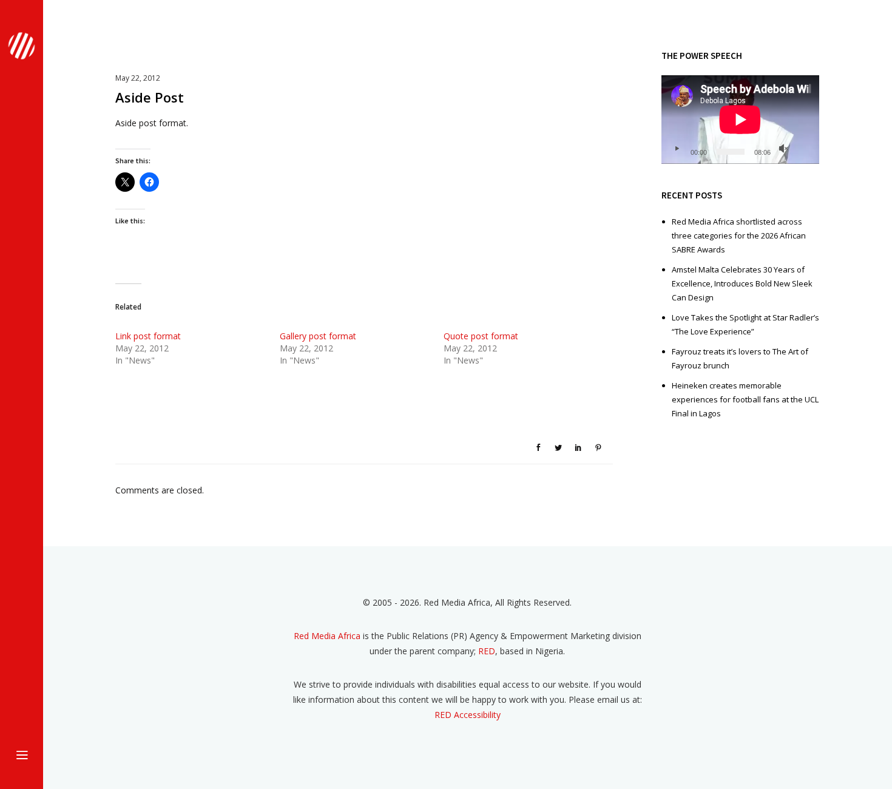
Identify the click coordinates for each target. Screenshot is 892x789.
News (148, 388)
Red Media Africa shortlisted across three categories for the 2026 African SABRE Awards (739, 235)
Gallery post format (318, 336)
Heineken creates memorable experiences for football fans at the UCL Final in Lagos (745, 399)
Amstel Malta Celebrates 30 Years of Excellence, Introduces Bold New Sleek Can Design (742, 283)
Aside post (149, 97)
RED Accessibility (467, 714)
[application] (740, 119)
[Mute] (783, 149)
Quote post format (481, 336)
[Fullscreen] (803, 149)
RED (486, 651)
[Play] (677, 149)
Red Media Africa (327, 636)
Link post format (148, 336)
